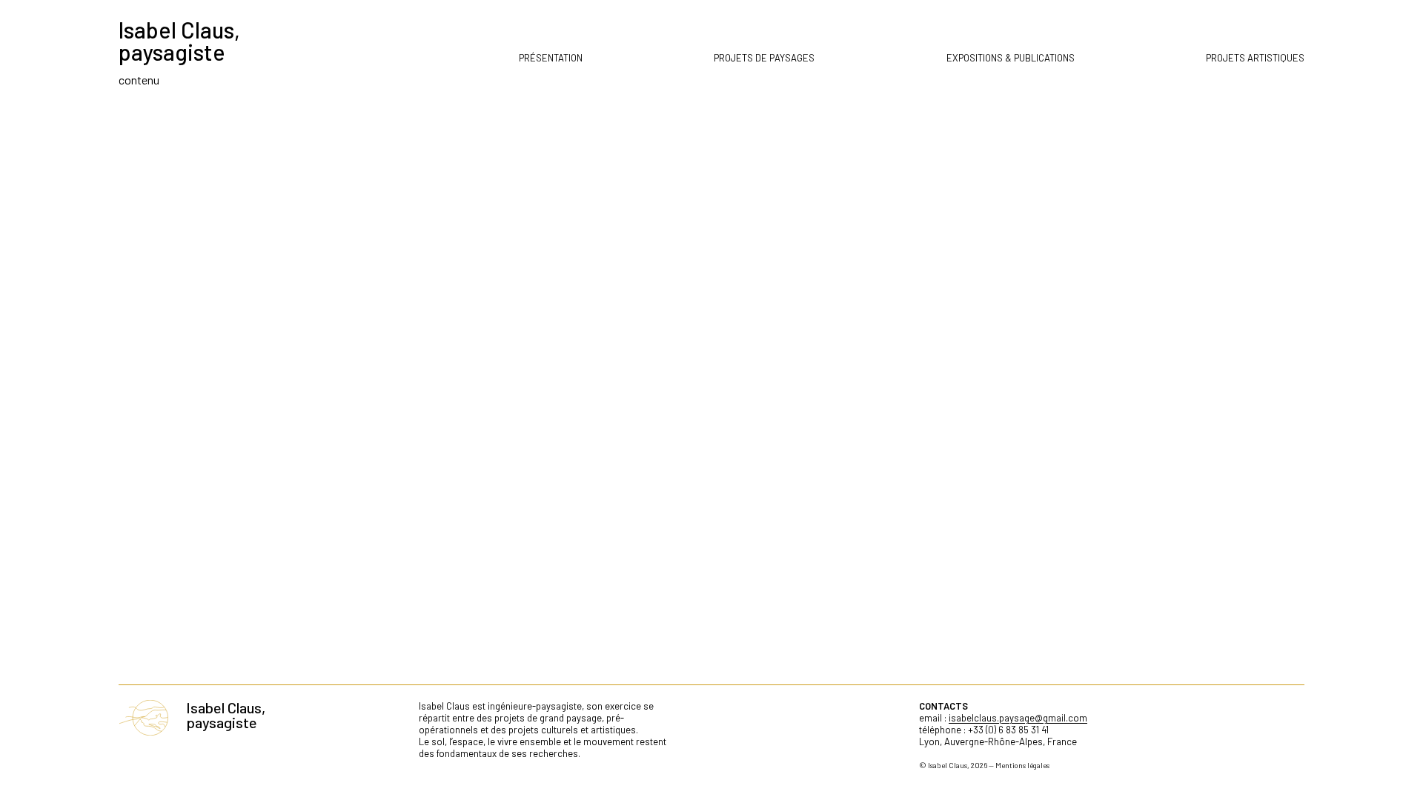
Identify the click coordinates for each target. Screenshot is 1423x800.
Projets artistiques (1255, 58)
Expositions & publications (1010, 58)
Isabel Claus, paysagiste (179, 40)
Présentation (551, 58)
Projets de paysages (764, 58)
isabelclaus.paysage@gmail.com (1018, 718)
